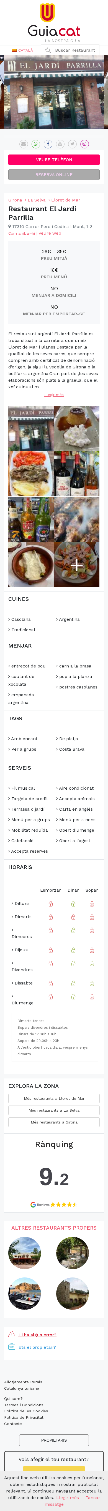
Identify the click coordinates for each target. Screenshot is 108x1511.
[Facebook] (48, 144)
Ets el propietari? (37, 1347)
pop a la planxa (75, 676)
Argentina (69, 619)
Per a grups (23, 749)
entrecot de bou (28, 666)
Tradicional (22, 629)
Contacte (13, 1423)
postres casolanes (77, 687)
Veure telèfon (54, 159)
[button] (22, 50)
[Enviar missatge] (23, 144)
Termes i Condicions (23, 1405)
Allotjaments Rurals (23, 1382)
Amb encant (23, 738)
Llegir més (54, 394)
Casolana (20, 619)
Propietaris (54, 1440)
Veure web (49, 233)
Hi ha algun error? (37, 1334)
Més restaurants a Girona (54, 1122)
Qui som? (13, 1398)
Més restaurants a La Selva (54, 1110)
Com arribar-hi (21, 233)
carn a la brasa (74, 666)
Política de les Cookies (26, 1411)
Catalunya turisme (21, 1388)
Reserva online (54, 174)
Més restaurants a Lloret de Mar (54, 1098)
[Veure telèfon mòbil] (36, 144)
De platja (68, 738)
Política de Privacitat (23, 1417)
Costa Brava (71, 749)
